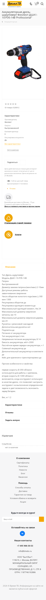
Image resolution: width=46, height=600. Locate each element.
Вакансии (23, 477)
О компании (23, 458)
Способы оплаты (23, 487)
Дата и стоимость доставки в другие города (22, 206)
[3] (11, 104)
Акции (23, 501)
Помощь (23, 483)
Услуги (18, 234)
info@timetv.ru (25, 551)
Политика (23, 466)
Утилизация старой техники (17, 223)
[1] (6, 104)
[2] (8, 104)
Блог (23, 473)
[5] (15, 104)
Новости (23, 470)
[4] (13, 104)
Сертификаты (23, 462)
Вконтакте (22, 533)
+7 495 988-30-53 (25, 545)
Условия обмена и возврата (23, 498)
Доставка (23, 491)
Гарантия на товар (23, 494)
